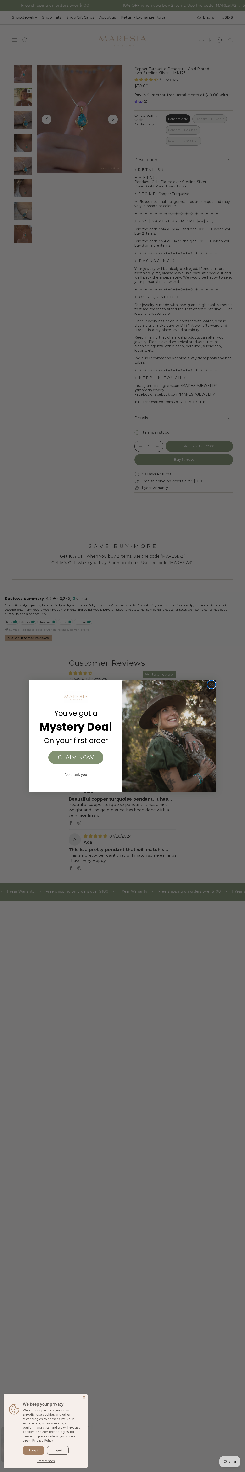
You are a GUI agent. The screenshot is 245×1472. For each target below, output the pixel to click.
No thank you (76, 775)
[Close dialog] (211, 684)
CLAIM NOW (76, 757)
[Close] (84, 1397)
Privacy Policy (42, 1440)
